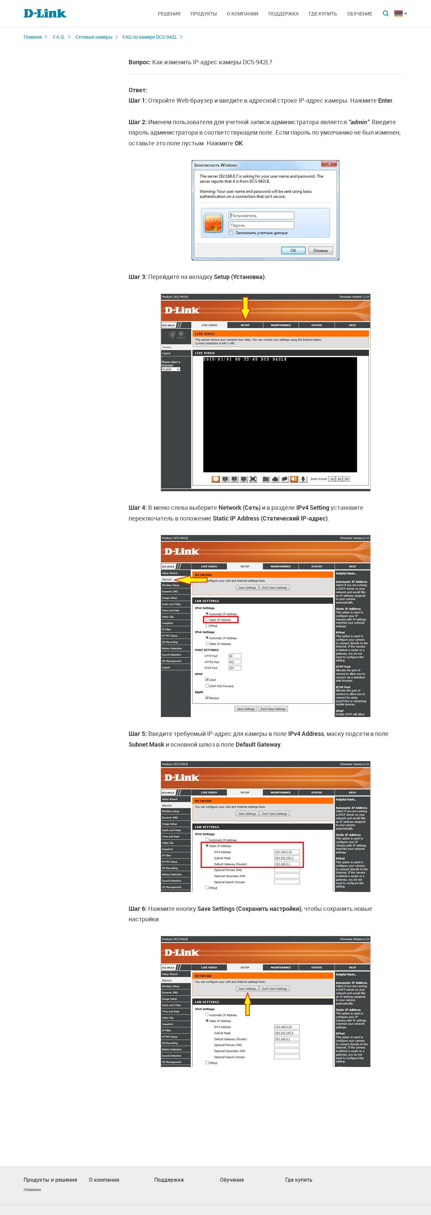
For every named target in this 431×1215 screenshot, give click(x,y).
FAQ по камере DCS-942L (150, 37)
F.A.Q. (59, 37)
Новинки (32, 1189)
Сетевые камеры (93, 37)
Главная (33, 37)
